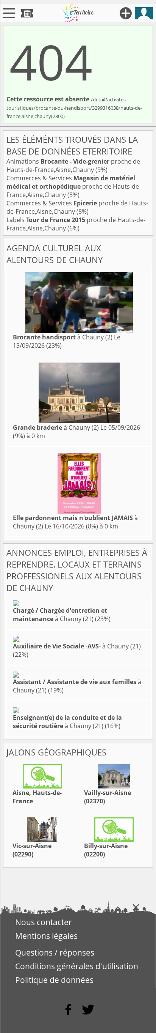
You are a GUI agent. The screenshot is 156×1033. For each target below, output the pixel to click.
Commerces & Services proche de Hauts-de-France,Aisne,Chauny (73, 186)
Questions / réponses (54, 952)
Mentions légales (46, 935)
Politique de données (54, 980)
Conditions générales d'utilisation (76, 966)
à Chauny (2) (62, 337)
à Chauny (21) (60, 614)
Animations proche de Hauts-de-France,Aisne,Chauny (73, 165)
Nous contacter (43, 922)
